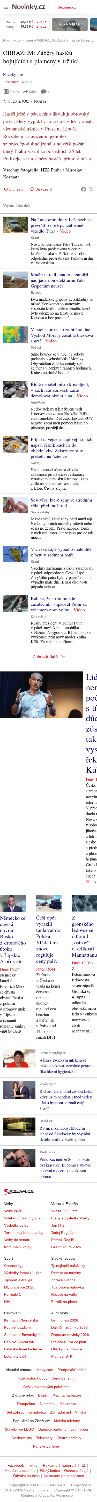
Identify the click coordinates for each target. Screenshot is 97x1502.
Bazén (43, 1395)
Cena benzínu (62, 1378)
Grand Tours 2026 (66, 1247)
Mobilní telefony (67, 1421)
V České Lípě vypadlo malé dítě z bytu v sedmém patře (61, 552)
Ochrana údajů (76, 1470)
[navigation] (6, 7)
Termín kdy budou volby (23, 1232)
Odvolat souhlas (26, 1476)
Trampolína (26, 1404)
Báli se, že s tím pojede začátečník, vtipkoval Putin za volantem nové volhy (59, 604)
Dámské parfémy (52, 1429)
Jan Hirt (57, 1225)
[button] (15, 225)
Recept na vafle (64, 1294)
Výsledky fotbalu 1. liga (23, 1273)
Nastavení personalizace (64, 1476)
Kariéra (67, 1465)
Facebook (16, 1465)
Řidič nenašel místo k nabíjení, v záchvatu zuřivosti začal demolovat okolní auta (60, 390)
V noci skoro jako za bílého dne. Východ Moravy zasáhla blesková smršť (62, 335)
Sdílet (33, 91)
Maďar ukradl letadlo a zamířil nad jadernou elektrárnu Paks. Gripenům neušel (59, 280)
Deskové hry (22, 1438)
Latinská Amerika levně (23, 1349)
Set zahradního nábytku (26, 1412)
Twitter (33, 1465)
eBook (14, 91)
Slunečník (47, 1404)
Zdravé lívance (63, 1280)
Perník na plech (64, 1302)
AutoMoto (38, 402)
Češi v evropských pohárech (46, 1387)
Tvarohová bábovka (67, 1287)
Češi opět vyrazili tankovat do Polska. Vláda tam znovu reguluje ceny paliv (48, 939)
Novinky (9, 74)
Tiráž (82, 1465)
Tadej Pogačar (63, 1232)
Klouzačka (67, 1404)
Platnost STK (61, 1356)
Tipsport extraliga (18, 1280)
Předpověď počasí (72, 1370)
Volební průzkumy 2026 (23, 1218)
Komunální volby (17, 1247)
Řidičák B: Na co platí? (69, 1342)
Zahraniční (38, 616)
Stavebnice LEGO (19, 1429)
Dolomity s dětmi (17, 1356)
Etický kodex (50, 1470)
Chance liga (14, 1265)
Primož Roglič (62, 1240)
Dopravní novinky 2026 (70, 1335)
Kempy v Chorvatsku (21, 1320)
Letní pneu (79, 1429)
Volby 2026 (13, 1211)
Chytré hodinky (69, 1438)
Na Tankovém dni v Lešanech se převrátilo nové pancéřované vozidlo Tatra (61, 225)
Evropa (36, 292)
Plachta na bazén (67, 1395)
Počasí (36, 347)
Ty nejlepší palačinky (68, 1265)
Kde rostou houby (32, 1378)
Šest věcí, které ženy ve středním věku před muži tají (61, 502)
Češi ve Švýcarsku (19, 1342)
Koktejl (36, 463)
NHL (7, 1302)
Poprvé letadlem (17, 1327)
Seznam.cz (67, 7)
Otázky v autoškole (66, 1349)
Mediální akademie (19, 1470)
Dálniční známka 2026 (69, 1327)
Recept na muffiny (66, 1273)
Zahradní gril (60, 1412)
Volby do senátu (17, 1240)
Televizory (44, 1438)
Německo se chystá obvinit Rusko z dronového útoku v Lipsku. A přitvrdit (13, 939)
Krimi (35, 238)
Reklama (50, 1465)
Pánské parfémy (46, 1446)
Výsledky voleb (16, 1225)
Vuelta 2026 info (64, 1211)
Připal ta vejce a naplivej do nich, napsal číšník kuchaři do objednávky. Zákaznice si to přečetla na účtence (62, 447)
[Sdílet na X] (91, 189)
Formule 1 (12, 1294)
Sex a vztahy (40, 512)
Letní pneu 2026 (64, 1320)
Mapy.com (44, 1370)
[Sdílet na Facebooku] (83, 189)
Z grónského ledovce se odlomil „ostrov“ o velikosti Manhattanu (84, 936)
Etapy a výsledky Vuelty (70, 1218)
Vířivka (80, 1412)
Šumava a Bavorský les (23, 1335)
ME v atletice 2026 (19, 1287)
